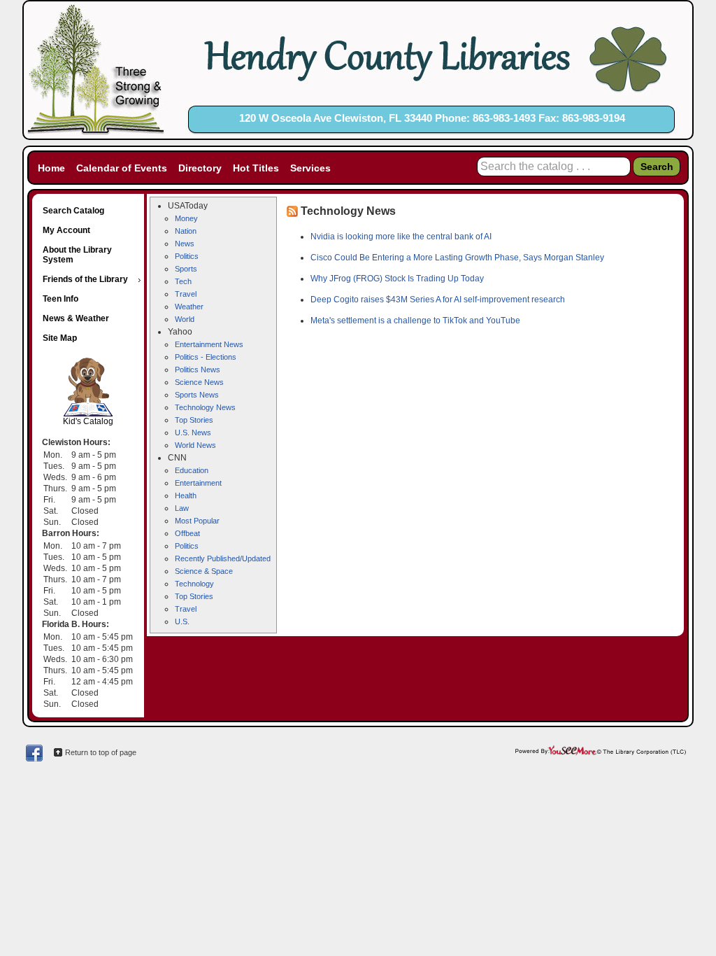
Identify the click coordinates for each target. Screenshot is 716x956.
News (184, 243)
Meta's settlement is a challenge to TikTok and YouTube (415, 320)
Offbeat (187, 533)
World (184, 319)
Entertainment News (209, 344)
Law (182, 508)
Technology (194, 583)
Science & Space (204, 571)
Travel (185, 294)
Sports (186, 269)
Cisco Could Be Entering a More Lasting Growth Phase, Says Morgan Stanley (457, 257)
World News (195, 445)
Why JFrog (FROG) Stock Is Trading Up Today (397, 278)
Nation (185, 231)
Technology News (205, 407)
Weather (189, 306)
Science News (199, 382)
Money (186, 218)
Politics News (197, 369)
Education (191, 470)
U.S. (182, 621)
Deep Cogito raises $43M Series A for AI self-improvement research (437, 299)
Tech (183, 281)
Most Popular (197, 520)
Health (185, 495)
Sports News (197, 395)
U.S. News (193, 432)
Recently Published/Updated (223, 558)
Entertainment (198, 483)
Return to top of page (100, 752)
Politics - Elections (205, 357)
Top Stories (194, 420)
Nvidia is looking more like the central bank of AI (401, 236)
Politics (187, 256)
